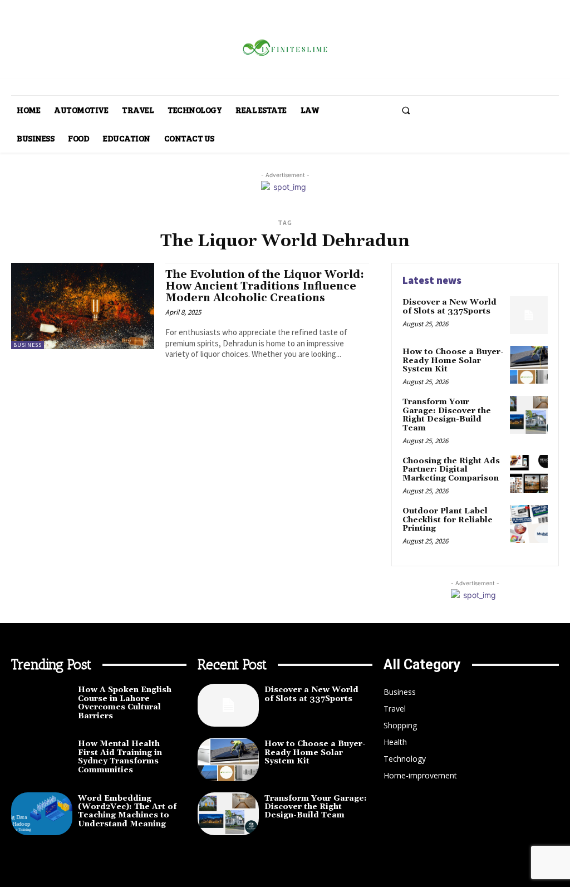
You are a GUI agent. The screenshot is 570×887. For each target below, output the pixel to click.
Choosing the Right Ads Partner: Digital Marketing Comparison (451, 469)
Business (27, 345)
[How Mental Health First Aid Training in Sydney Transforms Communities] (41, 759)
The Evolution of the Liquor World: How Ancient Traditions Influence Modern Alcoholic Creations (264, 286)
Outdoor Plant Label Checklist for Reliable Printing (447, 519)
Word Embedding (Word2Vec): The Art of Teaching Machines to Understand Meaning (127, 811)
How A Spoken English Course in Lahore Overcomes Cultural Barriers (124, 703)
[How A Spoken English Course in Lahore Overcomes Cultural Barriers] (41, 705)
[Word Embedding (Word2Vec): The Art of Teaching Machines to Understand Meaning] (41, 813)
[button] (406, 110)
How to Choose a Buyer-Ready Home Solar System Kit (453, 360)
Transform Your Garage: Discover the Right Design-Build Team (446, 415)
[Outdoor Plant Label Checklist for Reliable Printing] (529, 524)
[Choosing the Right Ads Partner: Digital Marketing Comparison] (529, 474)
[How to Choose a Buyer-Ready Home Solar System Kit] (529, 365)
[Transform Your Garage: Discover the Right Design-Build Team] (529, 415)
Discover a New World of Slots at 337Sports (449, 306)
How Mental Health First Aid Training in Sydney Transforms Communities (120, 757)
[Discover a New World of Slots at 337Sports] (529, 315)
